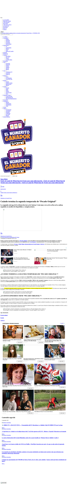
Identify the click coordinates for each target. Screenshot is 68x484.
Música (7, 48)
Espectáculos (6, 45)
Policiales (8, 40)
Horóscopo (5, 53)
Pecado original (4, 315)
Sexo (7, 93)
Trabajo (7, 91)
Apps (7, 106)
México (7, 85)
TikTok (7, 68)
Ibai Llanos (5, 23)
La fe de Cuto (6, 25)
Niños (7, 90)
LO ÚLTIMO (6, 19)
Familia (4, 86)
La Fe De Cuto (9, 79)
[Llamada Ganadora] (17, 146)
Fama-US (8, 74)
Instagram (8, 64)
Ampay (7, 58)
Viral (4, 62)
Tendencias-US (9, 72)
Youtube (7, 67)
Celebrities (8, 113)
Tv (6, 46)
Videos (4, 108)
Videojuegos (8, 103)
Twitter (7, 65)
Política (7, 39)
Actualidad (5, 38)
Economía (8, 42)
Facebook (8, 63)
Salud (7, 89)
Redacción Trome (15, 237)
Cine (7, 50)
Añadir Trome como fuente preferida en (9, 192)
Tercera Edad (8, 92)
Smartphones (8, 104)
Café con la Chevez (7, 24)
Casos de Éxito (9, 96)
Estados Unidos (9, 82)
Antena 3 (3, 320)
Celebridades (8, 47)
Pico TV (5, 28)
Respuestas (5, 61)
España (7, 81)
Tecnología (5, 101)
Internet (7, 102)
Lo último (5, 36)
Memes (7, 69)
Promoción (5, 99)
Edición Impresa (6, 116)
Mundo (4, 80)
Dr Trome (8, 114)
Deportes (5, 52)
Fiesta (7, 76)
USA (4, 70)
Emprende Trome (6, 95)
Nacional (8, 41)
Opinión (5, 55)
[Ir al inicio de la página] (4, 482)
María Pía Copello (7, 21)
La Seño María (9, 59)
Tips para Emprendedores (11, 98)
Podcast (4, 29)
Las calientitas (9, 78)
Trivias (4, 107)
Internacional (8, 44)
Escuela (7, 87)
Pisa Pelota (5, 27)
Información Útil (9, 97)
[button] (15, 176)
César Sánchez (6, 22)
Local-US (8, 73)
